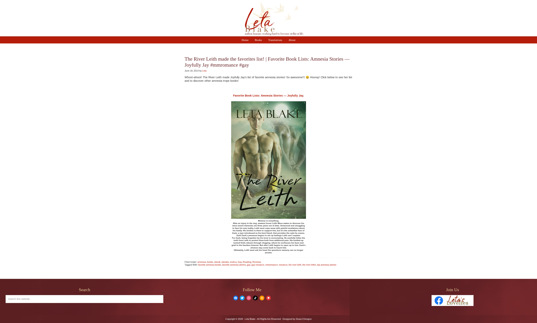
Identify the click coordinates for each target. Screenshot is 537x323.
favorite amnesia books (209, 265)
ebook (217, 262)
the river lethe (309, 265)
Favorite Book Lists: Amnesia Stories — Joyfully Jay (268, 95)
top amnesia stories (326, 265)
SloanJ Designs (303, 319)
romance (283, 265)
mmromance (271, 265)
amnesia (201, 262)
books (210, 262)
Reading (247, 262)
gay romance (257, 265)
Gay (240, 262)
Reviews (256, 262)
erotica (233, 262)
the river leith (295, 265)
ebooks (225, 262)
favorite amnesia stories (234, 265)
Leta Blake (274, 18)
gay (248, 265)
